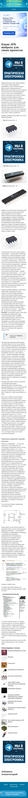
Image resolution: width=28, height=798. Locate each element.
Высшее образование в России (17, 650)
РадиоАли (21, 784)
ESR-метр (10, 657)
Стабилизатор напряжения (16, 669)
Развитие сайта (14, 786)
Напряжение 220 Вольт (14, 688)
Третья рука (11, 663)
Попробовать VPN (9, 33)
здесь (19, 215)
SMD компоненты (13, 726)
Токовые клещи (12, 733)
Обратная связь (13, 784)
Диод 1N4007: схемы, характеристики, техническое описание (16, 683)
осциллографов (5, 219)
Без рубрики (4, 53)
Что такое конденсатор (15, 676)
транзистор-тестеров (18, 219)
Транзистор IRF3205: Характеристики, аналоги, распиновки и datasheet (15, 696)
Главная (6, 784)
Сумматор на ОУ (12, 714)
